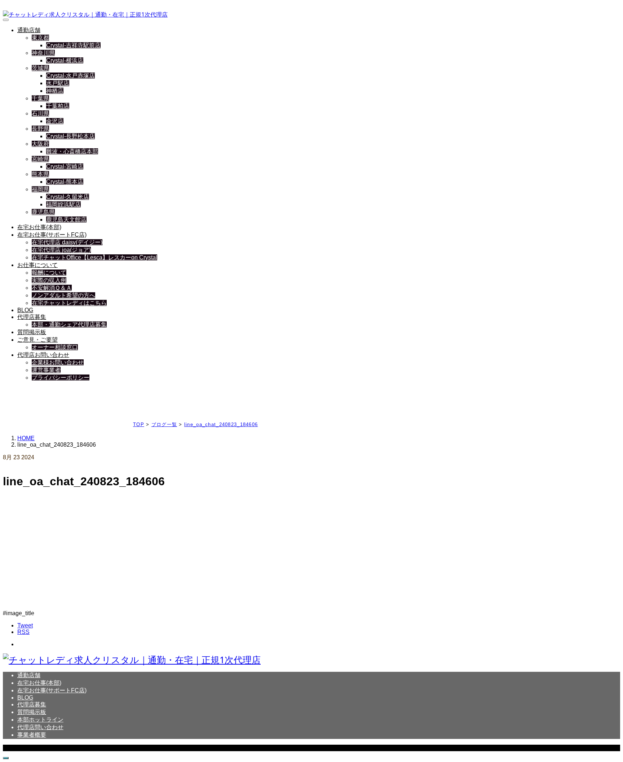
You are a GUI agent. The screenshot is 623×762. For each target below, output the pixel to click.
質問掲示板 (31, 332)
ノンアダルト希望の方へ (63, 295)
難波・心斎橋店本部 (72, 151)
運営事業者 (46, 370)
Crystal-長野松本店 (70, 136)
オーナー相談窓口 (55, 347)
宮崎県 (40, 159)
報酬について (49, 273)
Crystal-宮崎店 (64, 166)
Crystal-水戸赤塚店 (70, 76)
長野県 (40, 129)
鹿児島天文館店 (66, 219)
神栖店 (54, 91)
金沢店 (54, 121)
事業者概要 (31, 735)
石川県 (40, 113)
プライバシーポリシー (60, 378)
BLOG (25, 310)
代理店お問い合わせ (43, 355)
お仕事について (37, 265)
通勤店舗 (28, 30)
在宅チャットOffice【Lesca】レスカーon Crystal (94, 257)
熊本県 (40, 174)
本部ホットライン (40, 720)
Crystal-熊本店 (64, 182)
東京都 (40, 38)
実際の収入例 (49, 280)
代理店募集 (31, 317)
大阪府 (40, 144)
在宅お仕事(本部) (39, 227)
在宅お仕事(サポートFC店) (52, 235)
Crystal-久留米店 (67, 197)
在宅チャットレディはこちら (69, 303)
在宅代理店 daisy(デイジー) (67, 242)
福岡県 (40, 189)
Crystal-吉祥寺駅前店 (73, 45)
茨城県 (40, 68)
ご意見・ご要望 (37, 340)
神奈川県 (43, 53)
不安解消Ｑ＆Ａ (52, 288)
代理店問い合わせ (40, 727)
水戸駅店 (57, 83)
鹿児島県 (43, 212)
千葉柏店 (57, 106)
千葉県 (40, 98)
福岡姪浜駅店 (63, 204)
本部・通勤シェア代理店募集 (69, 324)
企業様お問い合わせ (58, 362)
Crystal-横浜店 (64, 60)
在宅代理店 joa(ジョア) (61, 250)
